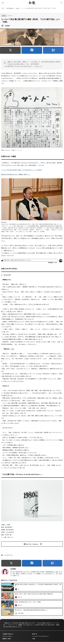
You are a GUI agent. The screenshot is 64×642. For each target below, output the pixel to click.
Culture (17, 8)
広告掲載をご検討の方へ (8, 634)
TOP (3, 8)
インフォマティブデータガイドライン (40, 636)
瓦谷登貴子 (13, 569)
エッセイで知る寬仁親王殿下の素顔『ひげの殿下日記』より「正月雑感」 (21, 170)
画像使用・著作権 (6, 638)
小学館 (33, 638)
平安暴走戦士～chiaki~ (52, 262)
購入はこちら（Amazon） (31, 544)
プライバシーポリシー (7, 636)
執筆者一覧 (34, 634)
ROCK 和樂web (10, 8)
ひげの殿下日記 (8, 555)
